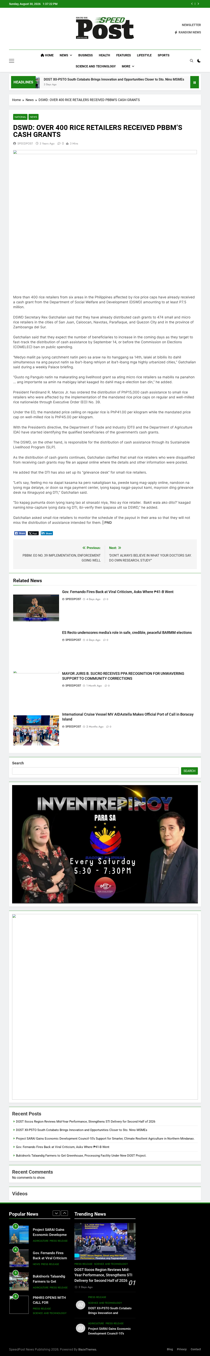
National (20, 117)
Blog (170, 1349)
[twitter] (21, 28)
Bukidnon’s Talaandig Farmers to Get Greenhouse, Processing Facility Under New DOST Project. (81, 1155)
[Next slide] (198, 4)
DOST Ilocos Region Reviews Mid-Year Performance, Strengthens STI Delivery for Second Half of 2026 (85, 1121)
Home (49, 55)
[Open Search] (191, 60)
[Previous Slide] (192, 4)
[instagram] (16, 28)
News (64, 55)
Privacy (182, 1349)
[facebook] (11, 28)
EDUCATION (39, 1311)
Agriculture (41, 1264)
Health (104, 55)
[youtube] (31, 28)
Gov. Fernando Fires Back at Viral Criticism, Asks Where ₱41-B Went (148, 4)
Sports (163, 55)
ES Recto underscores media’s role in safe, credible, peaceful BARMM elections (127, 633)
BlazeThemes (87, 1349)
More (126, 66)
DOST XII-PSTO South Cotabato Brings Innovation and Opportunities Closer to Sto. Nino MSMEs (86, 79)
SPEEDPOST (25, 143)
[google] (26, 28)
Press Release (50, 1241)
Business (85, 55)
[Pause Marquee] (194, 82)
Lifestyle (144, 55)
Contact (196, 1349)
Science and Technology (96, 66)
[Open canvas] (11, 60)
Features (123, 55)
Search (18, 763)
